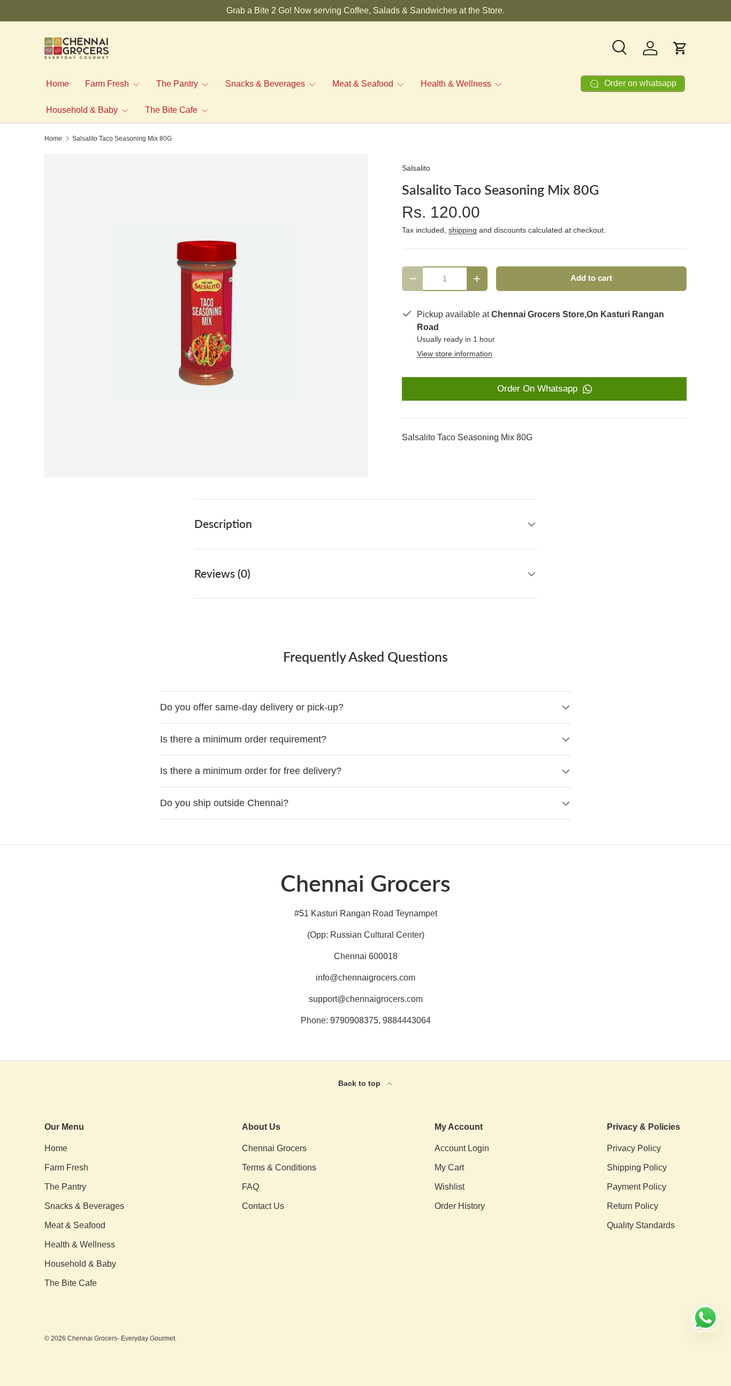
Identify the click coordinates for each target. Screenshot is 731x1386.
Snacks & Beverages (265, 83)
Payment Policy (636, 1186)
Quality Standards (641, 1225)
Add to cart (591, 278)
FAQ (250, 1186)
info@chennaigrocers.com (365, 977)
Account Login (462, 1148)
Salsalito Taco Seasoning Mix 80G (122, 138)
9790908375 (354, 1020)
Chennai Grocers (274, 1148)
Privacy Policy (634, 1148)
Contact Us (263, 1206)
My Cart (449, 1167)
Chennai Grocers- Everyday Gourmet (121, 1338)
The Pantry (177, 83)
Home (57, 83)
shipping (462, 230)
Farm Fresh (107, 83)
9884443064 (407, 1020)
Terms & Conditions (279, 1167)
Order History (460, 1206)
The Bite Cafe (171, 109)
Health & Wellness (456, 83)
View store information (454, 353)
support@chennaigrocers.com (366, 999)
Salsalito (416, 168)
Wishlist (450, 1186)
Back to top (360, 1083)
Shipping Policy (637, 1167)
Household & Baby (82, 109)
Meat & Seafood (362, 83)
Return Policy (632, 1206)
